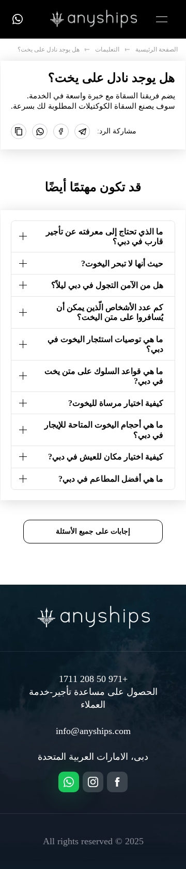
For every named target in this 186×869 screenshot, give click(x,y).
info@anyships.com (93, 731)
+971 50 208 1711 (93, 679)
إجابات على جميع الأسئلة (93, 531)
